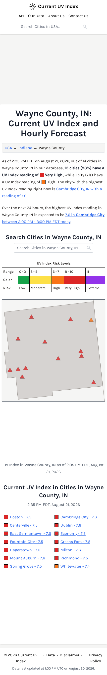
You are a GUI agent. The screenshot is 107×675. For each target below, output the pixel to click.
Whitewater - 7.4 (75, 566)
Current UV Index (58, 6)
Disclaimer (69, 655)
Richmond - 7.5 (74, 558)
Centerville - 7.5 (24, 525)
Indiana (25, 147)
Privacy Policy (95, 658)
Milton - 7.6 (70, 549)
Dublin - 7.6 (70, 525)
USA (8, 147)
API (21, 15)
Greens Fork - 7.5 (75, 541)
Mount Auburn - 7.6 (27, 558)
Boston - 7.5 (20, 517)
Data (50, 655)
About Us (56, 15)
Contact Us (78, 15)
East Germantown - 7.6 (30, 533)
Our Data (36, 15)
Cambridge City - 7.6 (78, 517)
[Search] (84, 26)
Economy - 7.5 (73, 533)
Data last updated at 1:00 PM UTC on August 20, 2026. (53, 668)
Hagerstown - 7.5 (25, 549)
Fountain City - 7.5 (26, 541)
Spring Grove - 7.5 (26, 566)
